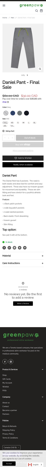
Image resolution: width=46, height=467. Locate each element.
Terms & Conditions (10, 438)
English (36, 465)
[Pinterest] (19, 247)
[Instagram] (10, 361)
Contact (5, 406)
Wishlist (5, 387)
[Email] (24, 247)
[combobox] (35, 464)
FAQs (4, 390)
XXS (5, 123)
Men (12, 18)
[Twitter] (9, 247)
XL (34, 123)
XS (12, 123)
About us (6, 403)
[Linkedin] (14, 247)
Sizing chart (10, 131)
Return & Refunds (9, 426)
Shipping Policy (8, 430)
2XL (5, 126)
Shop (4, 375)
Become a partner (9, 410)
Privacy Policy (8, 434)
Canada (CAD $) (10, 448)
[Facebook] (4, 247)
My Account (7, 383)
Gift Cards (6, 379)
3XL (12, 126)
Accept (9, 464)
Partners (5, 414)
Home (4, 18)
